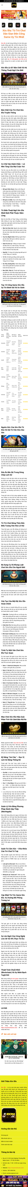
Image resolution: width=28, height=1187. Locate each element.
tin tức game (15, 978)
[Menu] (2, 5)
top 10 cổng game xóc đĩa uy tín (17, 58)
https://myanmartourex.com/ (9, 1027)
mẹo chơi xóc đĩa (18, 742)
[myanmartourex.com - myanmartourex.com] (14, 5)
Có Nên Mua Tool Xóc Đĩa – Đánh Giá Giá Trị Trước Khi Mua (14, 1057)
